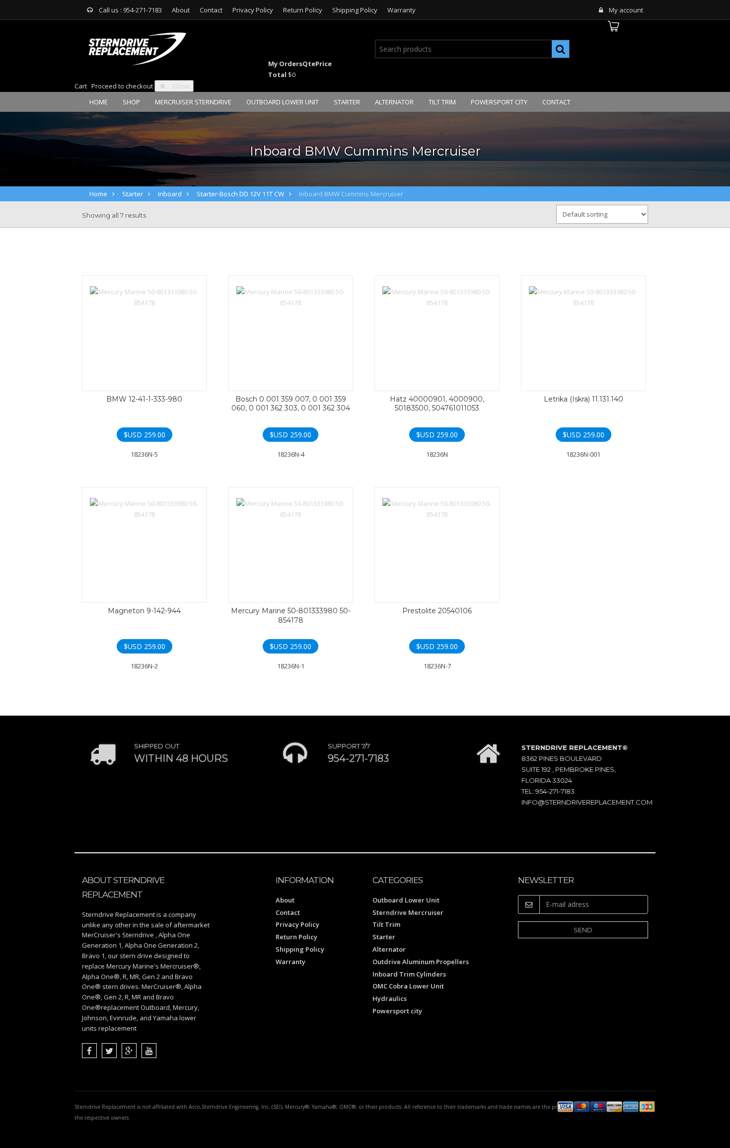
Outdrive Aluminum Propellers (420, 961)
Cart (80, 86)
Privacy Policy (252, 9)
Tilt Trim (442, 101)
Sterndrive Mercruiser (407, 912)
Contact (211, 9)
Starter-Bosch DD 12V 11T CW (240, 193)
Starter (347, 101)
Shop (131, 101)
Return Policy (302, 9)
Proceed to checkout (122, 86)
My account (626, 9)
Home (98, 101)
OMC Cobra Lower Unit (408, 986)
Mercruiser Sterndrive (193, 101)
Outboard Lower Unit (282, 101)
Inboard (170, 193)
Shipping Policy (354, 9)
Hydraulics (389, 998)
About (181, 9)
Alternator (394, 101)
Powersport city (499, 101)
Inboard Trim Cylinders (409, 974)
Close (181, 86)
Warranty (401, 9)
